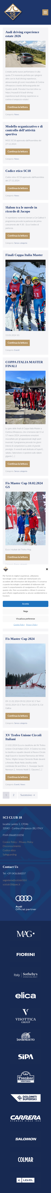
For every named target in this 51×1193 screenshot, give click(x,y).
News (16, 115)
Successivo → (27, 795)
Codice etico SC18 (18, 171)
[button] (47, 569)
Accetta (25, 604)
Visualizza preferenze (25, 619)
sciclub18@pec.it (11, 884)
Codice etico (9, 850)
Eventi (16, 350)
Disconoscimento (12, 846)
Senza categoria (20, 243)
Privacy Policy (32, 625)
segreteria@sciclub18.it (15, 880)
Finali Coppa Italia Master (24, 255)
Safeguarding (9, 855)
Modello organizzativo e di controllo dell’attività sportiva (24, 130)
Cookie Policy (19, 625)
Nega (25, 611)
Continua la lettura (19, 108)
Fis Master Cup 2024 (20, 639)
